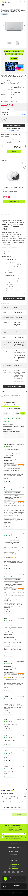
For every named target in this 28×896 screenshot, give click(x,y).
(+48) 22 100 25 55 (14, 864)
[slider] (14, 464)
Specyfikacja (5, 303)
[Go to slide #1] (9, 43)
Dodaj (14, 151)
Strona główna (4, 9)
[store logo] (8, 2)
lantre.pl (11, 892)
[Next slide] (24, 26)
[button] (20, 2)
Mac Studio (16, 9)
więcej (24, 114)
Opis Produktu (5, 214)
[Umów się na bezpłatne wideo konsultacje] (14, 881)
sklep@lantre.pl (13, 868)
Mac (11, 9)
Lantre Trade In (14, 789)
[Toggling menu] (3, 5)
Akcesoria (4, 160)
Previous (2, 146)
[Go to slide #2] (17, 43)
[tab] (14, 134)
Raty (8, 109)
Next (25, 146)
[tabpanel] (14, 146)
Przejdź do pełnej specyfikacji (10, 101)
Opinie (3, 391)
